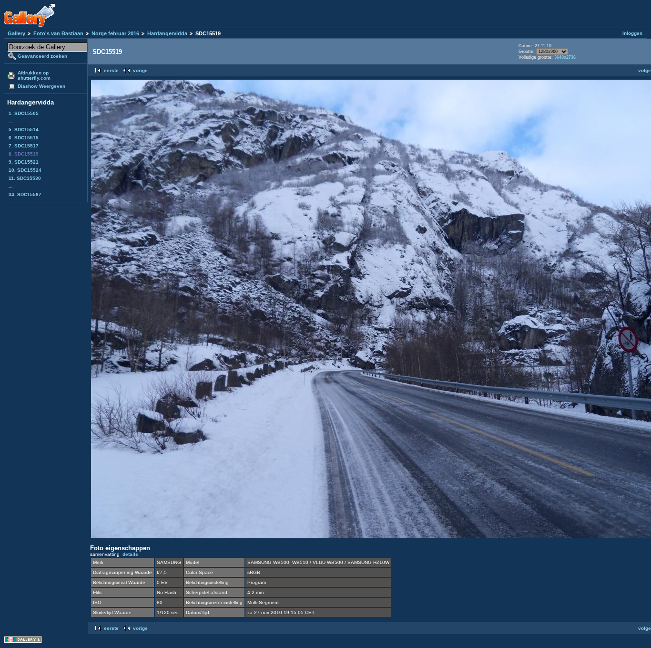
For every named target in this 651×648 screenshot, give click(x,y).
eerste (111, 70)
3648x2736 (565, 57)
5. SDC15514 (24, 129)
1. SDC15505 (24, 113)
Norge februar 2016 (115, 33)
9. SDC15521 (24, 162)
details (130, 554)
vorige (140, 70)
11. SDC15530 (25, 178)
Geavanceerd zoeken (42, 56)
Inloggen (632, 33)
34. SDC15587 (25, 194)
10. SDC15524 (25, 170)
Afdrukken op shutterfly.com (34, 75)
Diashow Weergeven (41, 86)
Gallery (16, 33)
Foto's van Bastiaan (58, 33)
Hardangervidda (167, 33)
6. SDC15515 (24, 137)
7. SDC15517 (24, 145)
